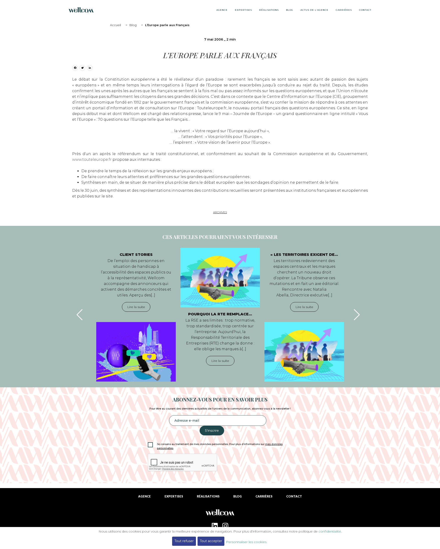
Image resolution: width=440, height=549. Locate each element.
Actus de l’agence (314, 9)
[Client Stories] (136, 352)
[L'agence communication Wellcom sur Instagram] (225, 526)
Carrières (344, 9)
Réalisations (269, 9)
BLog (289, 9)
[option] (136, 315)
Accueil (115, 25)
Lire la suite (136, 307)
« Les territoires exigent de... (304, 254)
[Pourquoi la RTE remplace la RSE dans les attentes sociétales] (220, 277)
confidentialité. (330, 531)
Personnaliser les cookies (246, 542)
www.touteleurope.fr (92, 159)
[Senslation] (220, 514)
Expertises (243, 9)
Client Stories (136, 254)
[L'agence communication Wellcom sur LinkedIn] (215, 526)
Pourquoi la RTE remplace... (220, 314)
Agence (222, 9)
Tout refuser (184, 541)
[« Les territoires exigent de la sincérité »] (304, 352)
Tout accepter (211, 541)
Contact (365, 9)
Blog (133, 25)
